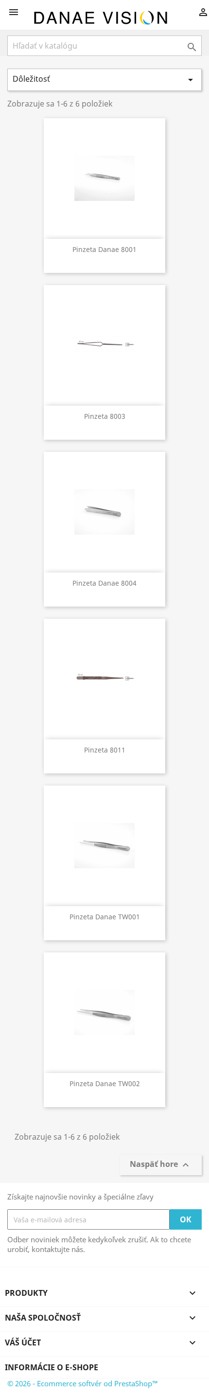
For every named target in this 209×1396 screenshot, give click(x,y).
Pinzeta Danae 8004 (104, 583)
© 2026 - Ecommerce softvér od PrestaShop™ (82, 1383)
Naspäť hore (161, 1165)
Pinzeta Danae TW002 (105, 1083)
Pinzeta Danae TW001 (105, 916)
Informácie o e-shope (51, 1367)
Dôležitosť (104, 79)
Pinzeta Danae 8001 (104, 249)
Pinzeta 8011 (104, 749)
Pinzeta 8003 (104, 416)
